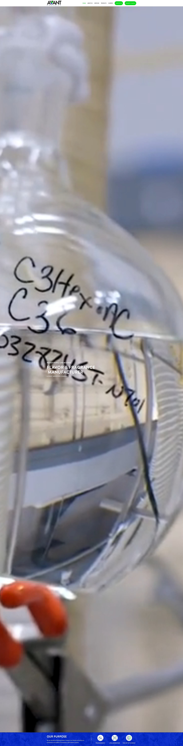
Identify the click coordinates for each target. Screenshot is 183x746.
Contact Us (119, 3)
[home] (54, 3)
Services (96, 3)
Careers (110, 3)
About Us (90, 3)
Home (84, 3)
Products (104, 3)
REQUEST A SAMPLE (130, 3)
